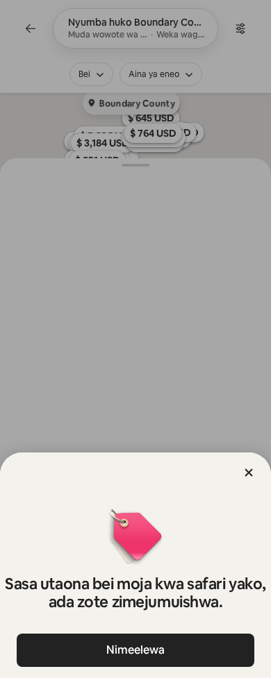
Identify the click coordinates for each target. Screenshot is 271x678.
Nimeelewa (135, 650)
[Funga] (248, 472)
